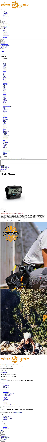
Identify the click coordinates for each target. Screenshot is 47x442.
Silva (4, 113)
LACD (4, 141)
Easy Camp (5, 117)
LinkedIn (4, 402)
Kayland (4, 124)
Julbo (4, 148)
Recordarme (2, 26)
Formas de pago (6, 392)
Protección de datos (6, 395)
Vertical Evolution (6, 151)
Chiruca (4, 95)
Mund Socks (5, 137)
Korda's (4, 102)
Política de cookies (18, 412)
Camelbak (5, 100)
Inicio (4, 11)
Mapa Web (5, 419)
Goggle (4, 121)
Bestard (4, 105)
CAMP (4, 98)
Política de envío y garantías (8, 393)
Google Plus (5, 399)
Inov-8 (4, 129)
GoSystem (5, 149)
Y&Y (4, 128)
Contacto (4, 386)
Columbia (5, 145)
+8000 (4, 125)
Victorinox (5, 144)
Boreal (4, 76)
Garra (4, 107)
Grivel (4, 110)
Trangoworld (5, 103)
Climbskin (5, 153)
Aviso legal (5, 417)
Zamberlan (5, 136)
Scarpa (4, 123)
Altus (4, 86)
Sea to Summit (6, 135)
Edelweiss (5, 69)
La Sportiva (5, 83)
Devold (4, 143)
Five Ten (4, 67)
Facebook (5, 397)
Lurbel (4, 80)
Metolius (4, 77)
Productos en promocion (16, 158)
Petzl (4, 114)
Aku (4, 112)
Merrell (4, 91)
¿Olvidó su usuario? (4, 23)
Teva (4, 85)
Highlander (5, 147)
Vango (4, 79)
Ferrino (4, 75)
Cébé (4, 90)
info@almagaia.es (3, 372)
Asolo (4, 118)
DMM (4, 74)
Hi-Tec (4, 120)
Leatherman (5, 133)
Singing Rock (5, 109)
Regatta (4, 92)
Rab (4, 73)
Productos (5, 12)
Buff (4, 101)
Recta (4, 66)
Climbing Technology (7, 106)
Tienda (4, 158)
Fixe (4, 72)
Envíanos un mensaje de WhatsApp (10, 404)
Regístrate (5, 37)
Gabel (4, 152)
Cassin (4, 87)
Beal (4, 115)
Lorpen (4, 97)
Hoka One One (6, 131)
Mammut (4, 94)
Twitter (4, 398)
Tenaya (4, 108)
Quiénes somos (6, 15)
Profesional (5, 14)
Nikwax (4, 63)
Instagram (5, 401)
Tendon (4, 134)
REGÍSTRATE (3, 27)
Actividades (5, 13)
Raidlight (4, 126)
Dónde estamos (6, 387)
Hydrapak (5, 132)
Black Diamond (6, 78)
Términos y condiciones (7, 418)
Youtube (4, 400)
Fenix (4, 146)
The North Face (6, 82)
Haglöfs (4, 68)
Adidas (4, 122)
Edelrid (4, 89)
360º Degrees (5, 142)
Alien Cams (5, 84)
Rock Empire (5, 119)
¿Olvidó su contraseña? (4, 24)
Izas (3, 130)
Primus (4, 71)
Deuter (4, 99)
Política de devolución (7, 394)
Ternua (4, 64)
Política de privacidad (7, 416)
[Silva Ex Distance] (13, 208)
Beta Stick (5, 138)
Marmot (4, 96)
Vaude (4, 140)
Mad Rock (5, 111)
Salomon (4, 65)
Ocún (4, 154)
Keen (4, 88)
